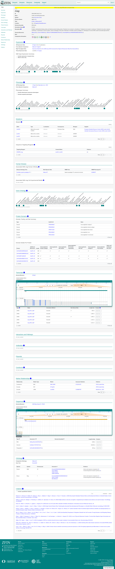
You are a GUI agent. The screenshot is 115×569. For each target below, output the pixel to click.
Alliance (33, 32)
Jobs (67, 546)
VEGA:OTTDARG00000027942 (53, 32)
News (67, 543)
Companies (68, 553)
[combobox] (93, 2)
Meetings (68, 545)
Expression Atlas (35, 48)
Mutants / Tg (20, 546)
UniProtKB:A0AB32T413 (22, 258)
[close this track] (18, 289)
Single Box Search (94, 546)
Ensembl (34, 463)
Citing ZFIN (92, 549)
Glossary (92, 545)
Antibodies (20, 548)
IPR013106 (51, 234)
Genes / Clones (21, 543)
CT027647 (78, 384)
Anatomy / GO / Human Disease (25, 549)
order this (106, 129)
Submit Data (44, 545)
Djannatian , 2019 (43, 85)
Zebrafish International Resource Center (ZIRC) (95, 130)
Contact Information (94, 551)
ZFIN (33, 275)
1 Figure (34, 85)
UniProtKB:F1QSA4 (21, 256)
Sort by (110, 124)
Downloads (44, 543)
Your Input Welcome (108, 567)
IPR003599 (51, 227)
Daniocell (74, 48)
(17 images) (39, 50)
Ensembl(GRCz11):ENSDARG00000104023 (72, 32)
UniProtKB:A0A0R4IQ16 (22, 250)
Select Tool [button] (98, 310)
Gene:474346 (41, 32)
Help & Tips (92, 543)
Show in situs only (22, 57)
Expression (20, 545)
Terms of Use (110, 561)
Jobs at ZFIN (93, 553)
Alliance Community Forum (72, 548)
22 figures (34, 44)
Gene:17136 (54, 477)
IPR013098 (51, 232)
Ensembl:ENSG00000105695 (58, 469)
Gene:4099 (54, 470)
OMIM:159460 (55, 473)
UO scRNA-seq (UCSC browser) (49, 48)
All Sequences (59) (25, 436)
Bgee (38, 46)
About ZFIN (92, 548)
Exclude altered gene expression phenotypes (28, 92)
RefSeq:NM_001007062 (35, 441)
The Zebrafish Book (46, 549)
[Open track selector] (18, 285)
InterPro (32, 250)
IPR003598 (51, 224)
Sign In (112, 2)
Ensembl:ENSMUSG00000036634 (59, 475)
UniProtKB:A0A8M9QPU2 (22, 253)
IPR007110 (51, 229)
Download (105, 493)
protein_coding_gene (36, 21)
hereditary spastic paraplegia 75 (23, 172)
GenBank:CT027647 (34, 444)
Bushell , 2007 (100, 389)
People (67, 549)
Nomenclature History (38, 17)
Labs (67, 551)
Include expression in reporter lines (26, 56)
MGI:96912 (54, 478)
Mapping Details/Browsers (40, 23)
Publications (20, 551)
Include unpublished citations (25, 491)
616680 (93, 172)
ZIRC (43, 550)
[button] (19, 439)
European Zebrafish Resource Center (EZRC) (94, 129)
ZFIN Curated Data (100, 384)
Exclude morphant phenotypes (25, 94)
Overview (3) (19, 436)
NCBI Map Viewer (36, 404)
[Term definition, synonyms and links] (30, 172)
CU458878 (78, 389)
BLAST (43, 555)
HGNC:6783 (54, 472)
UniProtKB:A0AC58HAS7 (22, 261)
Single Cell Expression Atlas (64, 48)
